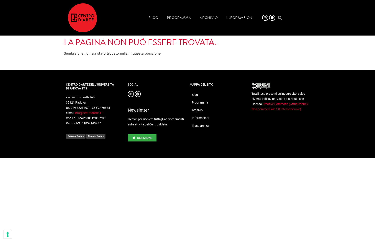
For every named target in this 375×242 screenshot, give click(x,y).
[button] (279, 17)
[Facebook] (272, 18)
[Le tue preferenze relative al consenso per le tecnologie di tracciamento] (7, 234)
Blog (153, 17)
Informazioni (239, 17)
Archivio (209, 17)
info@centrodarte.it (88, 113)
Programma (179, 17)
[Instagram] (265, 18)
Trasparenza (200, 125)
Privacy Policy (76, 136)
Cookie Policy (96, 136)
